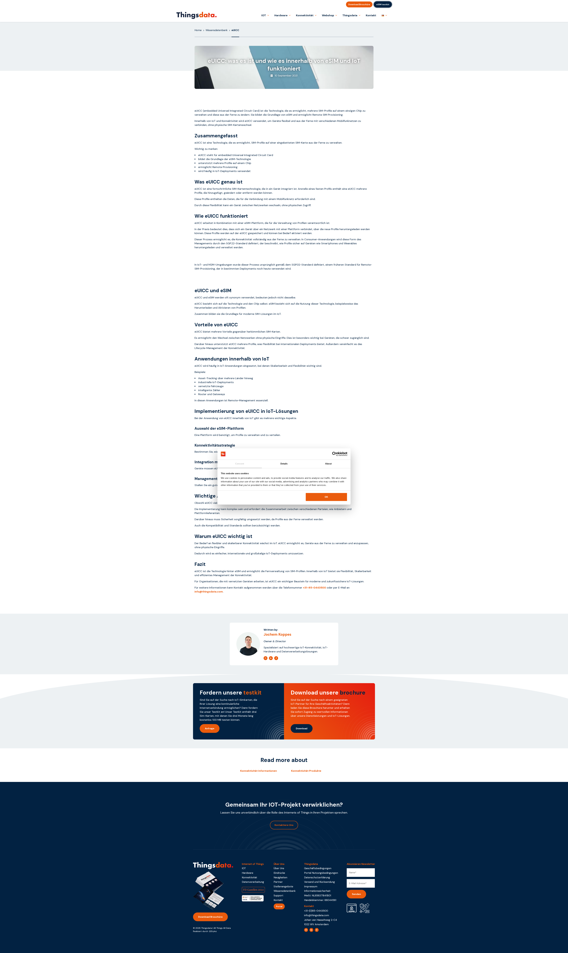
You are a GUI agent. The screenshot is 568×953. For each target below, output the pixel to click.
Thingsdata (349, 15)
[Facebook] (276, 658)
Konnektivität (304, 15)
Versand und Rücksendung (319, 882)
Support (278, 895)
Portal (279, 906)
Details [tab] (284, 463)
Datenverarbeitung (253, 882)
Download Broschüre (359, 4)
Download (301, 728)
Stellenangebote (283, 886)
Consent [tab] (239, 463)
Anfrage (209, 728)
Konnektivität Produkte (306, 771)
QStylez (213, 931)
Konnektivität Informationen (258, 771)
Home (198, 30)
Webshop (328, 15)
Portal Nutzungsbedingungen (321, 872)
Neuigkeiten (280, 877)
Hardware (281, 15)
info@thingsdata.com (316, 915)
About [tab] (328, 463)
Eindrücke (279, 872)
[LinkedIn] (271, 658)
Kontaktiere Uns (284, 825)
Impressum (310, 886)
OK (326, 497)
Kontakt (371, 15)
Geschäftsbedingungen (317, 868)
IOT (263, 15)
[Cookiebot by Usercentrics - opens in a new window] (334, 454)
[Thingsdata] (196, 15)
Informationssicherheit (317, 891)
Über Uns (279, 868)
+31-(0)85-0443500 (316, 910)
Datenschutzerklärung (317, 877)
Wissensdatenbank (216, 30)
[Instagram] (265, 658)
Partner (278, 882)
